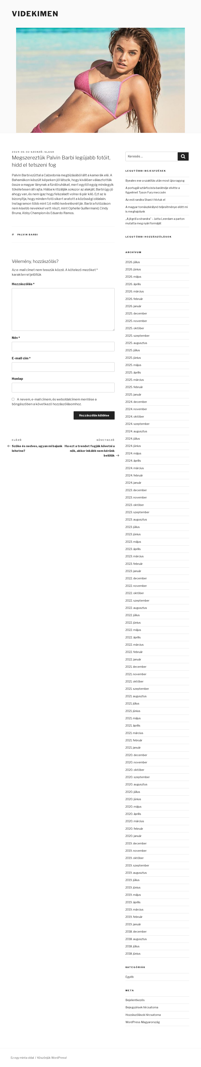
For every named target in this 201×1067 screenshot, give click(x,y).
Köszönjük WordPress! (52, 1057)
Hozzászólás (23, 284)
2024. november (136, 409)
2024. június (133, 446)
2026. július (132, 262)
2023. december (136, 490)
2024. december (136, 401)
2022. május (133, 630)
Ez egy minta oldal (22, 1057)
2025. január (133, 394)
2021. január (133, 747)
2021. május (133, 718)
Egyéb (129, 976)
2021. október (134, 681)
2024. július (132, 438)
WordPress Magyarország (142, 1022)
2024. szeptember (137, 423)
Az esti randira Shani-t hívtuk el (145, 199)
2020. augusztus (136, 784)
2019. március (134, 909)
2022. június (133, 622)
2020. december (136, 755)
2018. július (132, 946)
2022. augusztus (136, 607)
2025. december (136, 313)
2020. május (133, 806)
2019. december (136, 843)
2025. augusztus (136, 343)
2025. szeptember (137, 335)
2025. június (133, 357)
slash (49, 152)
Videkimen (35, 13)
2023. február (134, 563)
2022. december (136, 578)
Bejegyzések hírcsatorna (141, 1007)
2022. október (134, 593)
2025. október (134, 328)
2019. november (136, 850)
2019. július (132, 880)
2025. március (134, 379)
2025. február (134, 387)
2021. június (132, 711)
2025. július (132, 350)
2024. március (134, 468)
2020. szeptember (137, 777)
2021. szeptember (137, 688)
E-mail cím (21, 358)
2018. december (136, 931)
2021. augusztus (136, 696)
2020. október (134, 769)
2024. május (133, 453)
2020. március (134, 821)
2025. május (133, 365)
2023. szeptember (137, 512)
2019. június (133, 887)
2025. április (133, 372)
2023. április (133, 549)
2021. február (133, 740)
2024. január (133, 482)
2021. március (134, 733)
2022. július (132, 615)
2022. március (134, 644)
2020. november (136, 762)
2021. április (132, 725)
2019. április (133, 902)
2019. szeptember (137, 865)
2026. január (133, 306)
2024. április (133, 460)
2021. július (132, 703)
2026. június (133, 269)
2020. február (134, 828)
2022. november (136, 585)
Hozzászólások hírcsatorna (143, 1014)
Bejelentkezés (135, 1000)
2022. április (133, 637)
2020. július (132, 791)
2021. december (135, 666)
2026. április (133, 284)
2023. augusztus (136, 519)
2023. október (134, 505)
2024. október (134, 416)
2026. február (134, 298)
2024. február (134, 475)
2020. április (133, 814)
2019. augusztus (136, 872)
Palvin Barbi (27, 234)
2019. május (133, 894)
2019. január (133, 924)
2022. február (134, 652)
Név (16, 338)
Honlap (17, 379)
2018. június (133, 953)
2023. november (136, 497)
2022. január (133, 659)
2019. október (134, 858)
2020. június (133, 799)
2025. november (136, 321)
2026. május (133, 276)
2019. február (134, 916)
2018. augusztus (136, 939)
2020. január (133, 836)
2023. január (133, 571)
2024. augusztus (136, 431)
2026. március (134, 291)
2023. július (132, 527)
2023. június (133, 534)
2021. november (135, 674)
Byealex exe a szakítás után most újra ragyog (155, 180)
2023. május (133, 541)
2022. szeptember (137, 600)
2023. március (134, 556)
